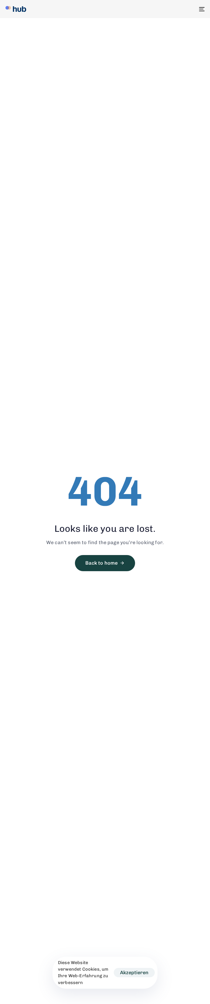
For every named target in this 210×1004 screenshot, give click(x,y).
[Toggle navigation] (171, 9)
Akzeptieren (134, 973)
